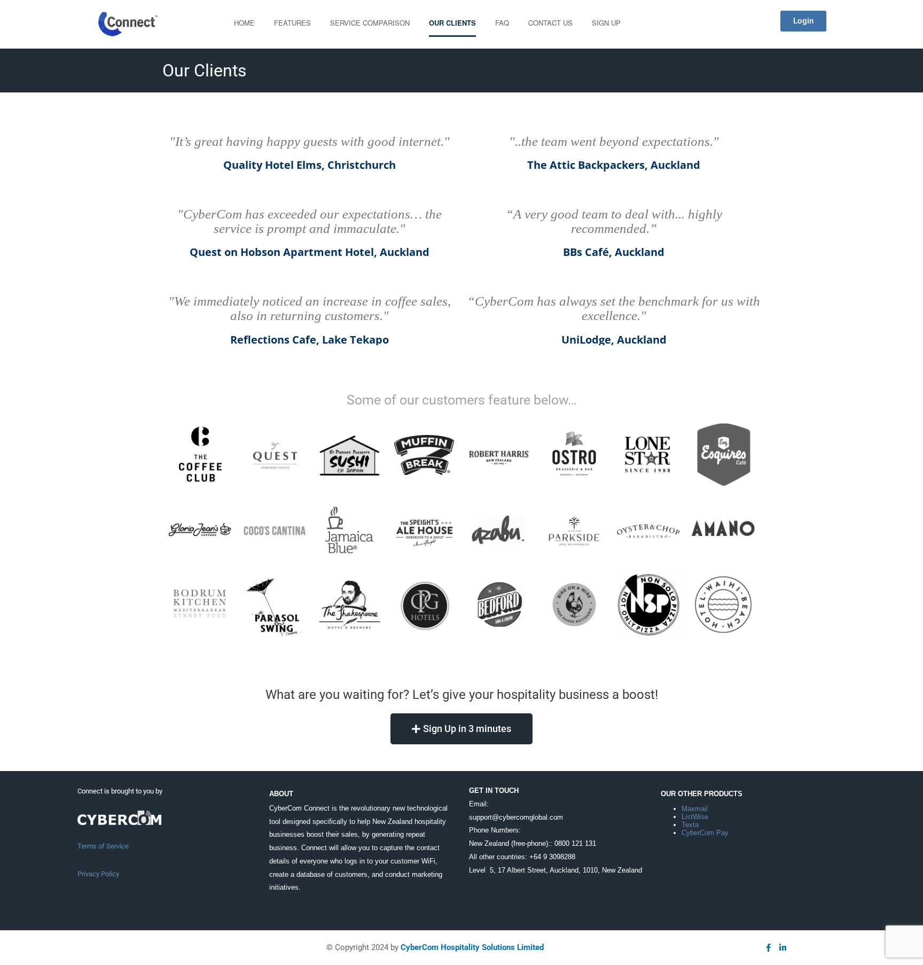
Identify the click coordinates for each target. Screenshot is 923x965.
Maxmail (695, 809)
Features (292, 23)
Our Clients (452, 23)
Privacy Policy (98, 874)
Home (244, 23)
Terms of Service (103, 846)
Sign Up (606, 23)
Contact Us (550, 23)
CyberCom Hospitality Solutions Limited (472, 947)
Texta (690, 825)
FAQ (502, 23)
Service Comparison (370, 23)
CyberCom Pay (705, 833)
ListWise (695, 817)
